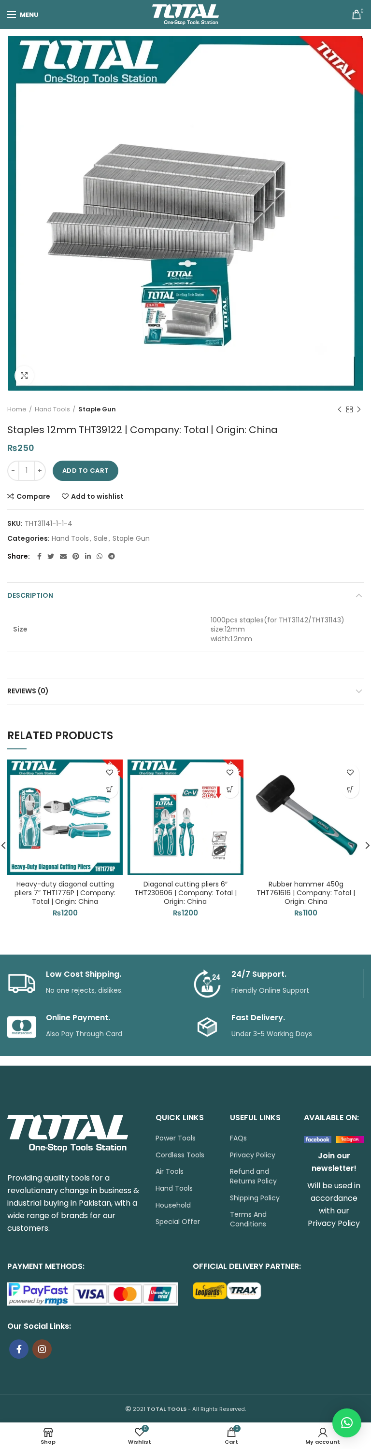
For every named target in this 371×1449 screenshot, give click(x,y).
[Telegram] (111, 556)
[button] (109, 789)
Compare (33, 496)
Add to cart (85, 470)
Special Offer (178, 1221)
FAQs (238, 1138)
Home (17, 409)
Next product (359, 409)
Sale (101, 539)
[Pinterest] (76, 556)
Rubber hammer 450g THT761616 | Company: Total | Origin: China (306, 893)
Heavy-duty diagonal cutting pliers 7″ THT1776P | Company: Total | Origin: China (64, 893)
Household (173, 1205)
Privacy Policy (252, 1155)
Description (30, 595)
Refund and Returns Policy (253, 1176)
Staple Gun (97, 409)
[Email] (63, 556)
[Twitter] (50, 556)
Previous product (339, 409)
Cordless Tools (180, 1155)
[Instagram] (42, 1349)
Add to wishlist (97, 496)
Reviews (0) (28, 691)
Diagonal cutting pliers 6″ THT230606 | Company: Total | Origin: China (185, 893)
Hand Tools (52, 409)
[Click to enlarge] (24, 375)
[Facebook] (39, 556)
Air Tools (170, 1171)
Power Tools (176, 1138)
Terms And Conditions (248, 1219)
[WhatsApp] (99, 556)
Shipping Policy (255, 1198)
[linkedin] (88, 556)
